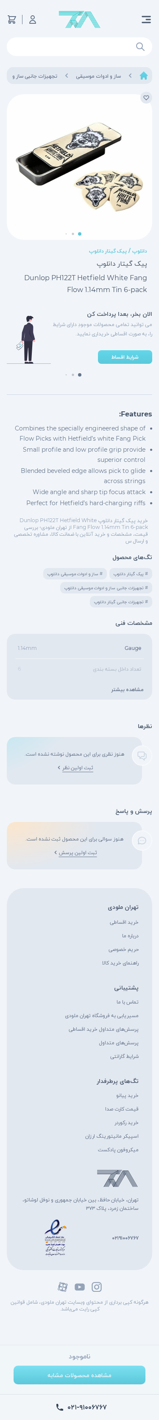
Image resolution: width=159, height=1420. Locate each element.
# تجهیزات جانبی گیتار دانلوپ (121, 602)
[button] (79, 234)
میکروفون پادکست (118, 1149)
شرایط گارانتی (124, 1056)
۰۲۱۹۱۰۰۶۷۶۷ (125, 1237)
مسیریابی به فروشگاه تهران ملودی (102, 1015)
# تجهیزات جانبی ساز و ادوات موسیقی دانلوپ (106, 587)
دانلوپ (139, 250)
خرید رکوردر (126, 1122)
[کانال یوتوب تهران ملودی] (80, 1287)
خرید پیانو (127, 1095)
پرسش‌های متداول (119, 1042)
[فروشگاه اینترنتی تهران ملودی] (80, 19)
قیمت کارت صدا (122, 1108)
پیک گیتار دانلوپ (108, 250)
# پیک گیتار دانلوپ (131, 573)
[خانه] (143, 75)
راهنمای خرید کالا (120, 962)
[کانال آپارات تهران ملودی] (63, 1287)
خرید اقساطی (124, 922)
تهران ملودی (123, 907)
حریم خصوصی (124, 949)
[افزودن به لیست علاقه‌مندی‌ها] (146, 98)
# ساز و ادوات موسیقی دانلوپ (75, 573)
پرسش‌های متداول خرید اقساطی (104, 1029)
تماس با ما (128, 1001)
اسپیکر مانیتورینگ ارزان (112, 1136)
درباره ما (130, 935)
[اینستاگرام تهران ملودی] (97, 1287)
